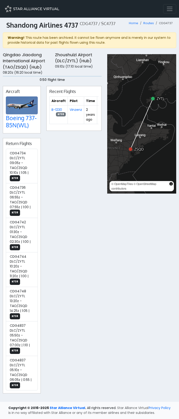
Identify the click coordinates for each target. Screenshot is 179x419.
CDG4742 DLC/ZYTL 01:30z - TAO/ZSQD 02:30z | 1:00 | (20, 234)
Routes (148, 23)
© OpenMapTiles (122, 184)
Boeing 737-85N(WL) (21, 121)
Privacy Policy (160, 408)
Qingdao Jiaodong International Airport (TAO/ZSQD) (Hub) (24, 61)
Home (133, 23)
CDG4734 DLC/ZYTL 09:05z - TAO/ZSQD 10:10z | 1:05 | (19, 165)
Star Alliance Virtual (67, 408)
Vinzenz (76, 109)
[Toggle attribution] (171, 184)
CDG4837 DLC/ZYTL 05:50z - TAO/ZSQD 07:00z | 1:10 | (20, 337)
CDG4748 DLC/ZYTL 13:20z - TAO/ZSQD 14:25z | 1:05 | (19, 303)
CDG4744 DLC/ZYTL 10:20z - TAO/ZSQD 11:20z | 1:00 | (19, 268)
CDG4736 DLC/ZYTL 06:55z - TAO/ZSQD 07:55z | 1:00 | (20, 199)
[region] (141, 124)
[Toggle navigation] (169, 8)
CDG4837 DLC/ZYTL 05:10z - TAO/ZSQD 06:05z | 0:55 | (20, 372)
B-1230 (57, 109)
